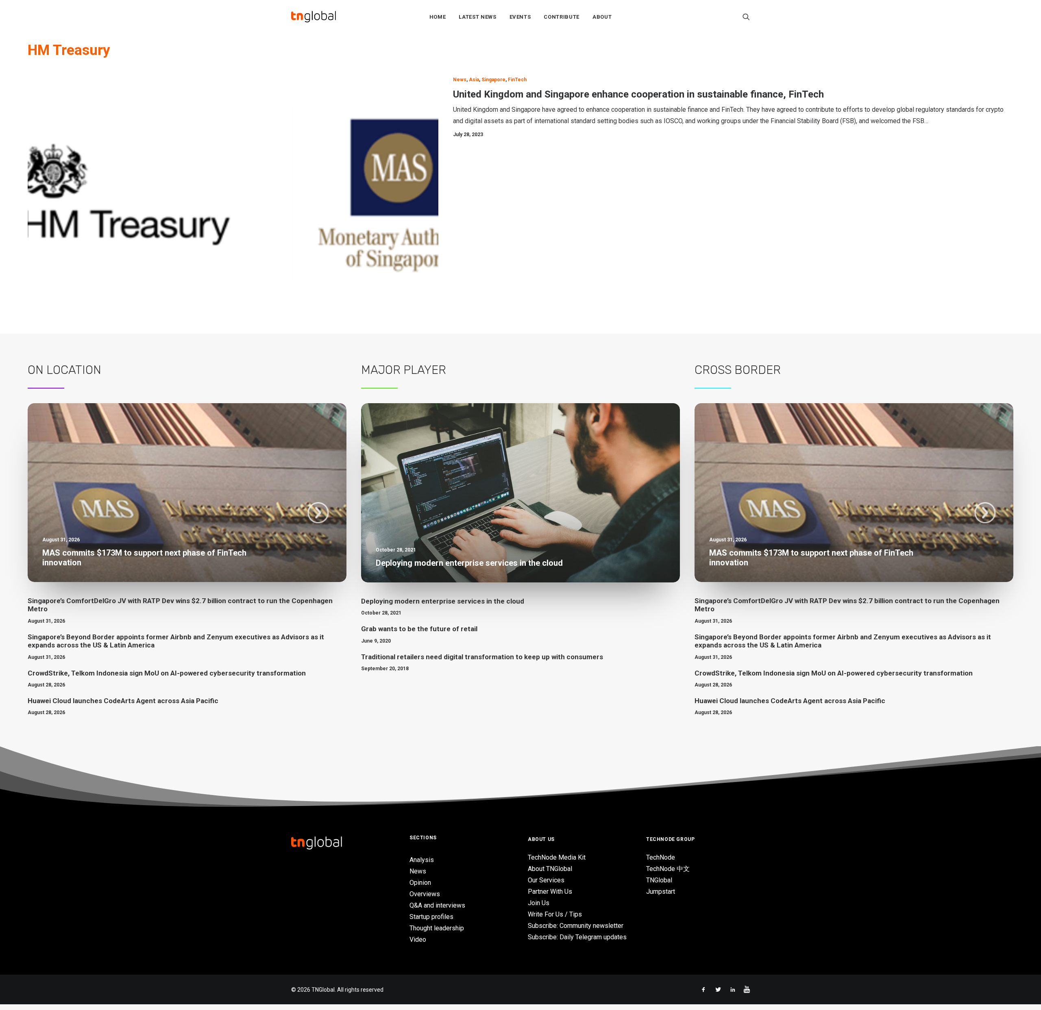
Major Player (403, 370)
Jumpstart (660, 891)
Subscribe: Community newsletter (575, 926)
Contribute (561, 17)
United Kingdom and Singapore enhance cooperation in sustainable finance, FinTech (638, 94)
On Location (64, 370)
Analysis (421, 860)
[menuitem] (438, 16)
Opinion (420, 882)
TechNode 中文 (668, 869)
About (602, 17)
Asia (474, 80)
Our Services (546, 880)
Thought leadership (436, 928)
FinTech (517, 80)
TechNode (660, 857)
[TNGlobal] (313, 16)
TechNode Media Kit (557, 857)
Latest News (477, 17)
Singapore (493, 80)
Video (417, 939)
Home (437, 17)
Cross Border (738, 370)
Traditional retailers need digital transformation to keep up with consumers (482, 657)
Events (520, 17)
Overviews (424, 894)
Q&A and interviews (437, 905)
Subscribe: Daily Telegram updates (577, 937)
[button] (746, 16)
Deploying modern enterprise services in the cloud (442, 601)
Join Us (538, 903)
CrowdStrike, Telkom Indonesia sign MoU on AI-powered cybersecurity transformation (167, 673)
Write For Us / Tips (555, 914)
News (459, 80)
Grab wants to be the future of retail (419, 629)
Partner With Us (550, 891)
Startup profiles (431, 917)
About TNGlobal (550, 869)
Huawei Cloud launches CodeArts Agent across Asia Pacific (123, 701)
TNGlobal (659, 880)
